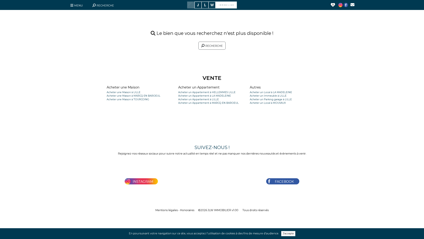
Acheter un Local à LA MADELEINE (271, 92)
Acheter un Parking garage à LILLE (271, 99)
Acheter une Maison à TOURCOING (128, 99)
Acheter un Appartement (199, 87)
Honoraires (187, 210)
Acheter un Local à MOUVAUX (268, 102)
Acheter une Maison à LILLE (123, 92)
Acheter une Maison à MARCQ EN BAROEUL (133, 95)
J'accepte (288, 233)
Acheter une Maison (123, 87)
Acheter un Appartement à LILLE (198, 99)
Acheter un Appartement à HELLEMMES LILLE (207, 92)
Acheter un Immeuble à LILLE (268, 95)
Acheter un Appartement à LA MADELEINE (204, 95)
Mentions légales (166, 210)
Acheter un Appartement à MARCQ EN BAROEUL (208, 102)
